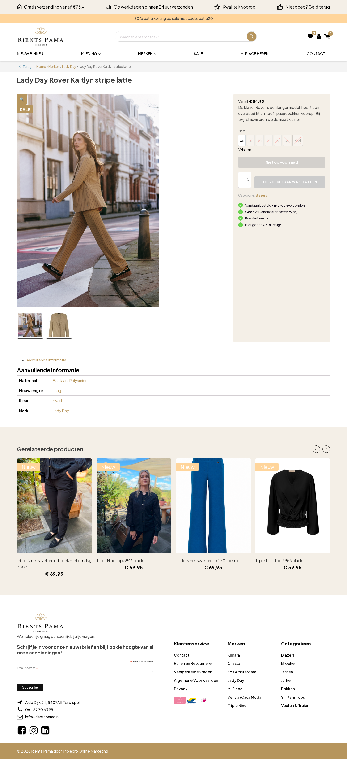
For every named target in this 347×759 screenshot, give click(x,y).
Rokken (288, 688)
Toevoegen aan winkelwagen (289, 182)
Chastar (235, 663)
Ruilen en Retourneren (194, 663)
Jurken (287, 680)
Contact (316, 53)
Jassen (287, 671)
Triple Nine (237, 705)
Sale (198, 53)
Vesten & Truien (295, 705)
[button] (22, 99)
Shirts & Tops (293, 697)
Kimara (234, 655)
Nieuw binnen (30, 53)
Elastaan (60, 380)
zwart (57, 400)
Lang (56, 390)
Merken (145, 53)
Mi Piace (235, 688)
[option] (241, 140)
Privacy (180, 688)
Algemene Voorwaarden (196, 680)
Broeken (289, 663)
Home (41, 66)
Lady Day (69, 66)
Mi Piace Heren (255, 53)
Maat (241, 131)
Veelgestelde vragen (193, 671)
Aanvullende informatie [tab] (46, 359)
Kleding (89, 53)
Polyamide (78, 380)
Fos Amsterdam (242, 671)
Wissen (244, 149)
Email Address (27, 668)
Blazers (261, 195)
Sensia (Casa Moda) (245, 697)
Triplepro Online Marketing (85, 751)
